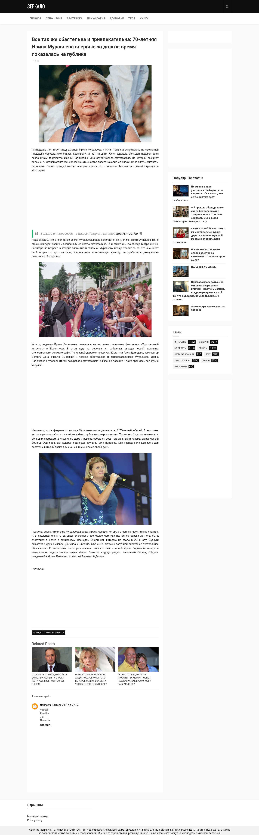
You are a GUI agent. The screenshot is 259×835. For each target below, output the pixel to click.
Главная (35, 18)
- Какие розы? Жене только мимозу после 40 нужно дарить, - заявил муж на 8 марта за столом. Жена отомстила (199, 235)
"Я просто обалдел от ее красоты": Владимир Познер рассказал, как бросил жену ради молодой (134, 679)
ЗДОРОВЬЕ (117, 18)
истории (204, 342)
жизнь (206, 360)
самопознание (182, 360)
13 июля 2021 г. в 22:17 (65, 704)
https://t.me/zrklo (126, 233)
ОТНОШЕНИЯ (53, 18)
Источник (38, 568)
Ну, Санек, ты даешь (203, 266)
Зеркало (36, 6)
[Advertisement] (95, 201)
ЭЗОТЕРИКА (75, 18)
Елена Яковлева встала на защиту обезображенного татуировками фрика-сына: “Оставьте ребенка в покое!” (91, 679)
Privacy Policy (34, 820)
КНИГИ (144, 18)
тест (208, 354)
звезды (37, 632)
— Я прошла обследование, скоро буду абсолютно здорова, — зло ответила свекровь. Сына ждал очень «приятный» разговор (198, 214)
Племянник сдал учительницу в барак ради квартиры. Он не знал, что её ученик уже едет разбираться (198, 193)
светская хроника (54, 632)
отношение (180, 366)
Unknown (45, 704)
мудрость (180, 348)
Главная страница (37, 816)
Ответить (45, 725)
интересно (180, 342)
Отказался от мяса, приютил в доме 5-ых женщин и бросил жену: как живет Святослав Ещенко (49, 679)
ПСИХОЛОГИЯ (96, 18)
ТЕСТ (131, 18)
